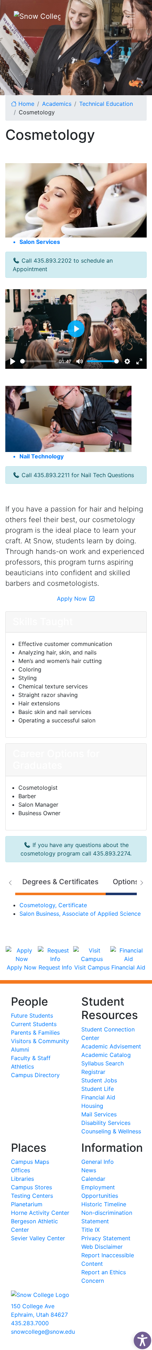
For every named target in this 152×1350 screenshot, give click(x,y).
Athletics (22, 1066)
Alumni (20, 1049)
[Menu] (131, 16)
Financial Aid (98, 1097)
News (88, 1170)
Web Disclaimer (102, 1246)
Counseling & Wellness (111, 1131)
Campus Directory (35, 1075)
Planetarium (26, 1204)
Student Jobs (99, 1080)
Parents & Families (35, 1032)
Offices (20, 1170)
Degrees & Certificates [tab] (60, 881)
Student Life (97, 1088)
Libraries (22, 1178)
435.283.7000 (30, 1323)
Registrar (93, 1071)
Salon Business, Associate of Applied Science (80, 913)
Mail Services (99, 1114)
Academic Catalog (106, 1054)
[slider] (38, 361)
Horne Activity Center (40, 1212)
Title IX (90, 1229)
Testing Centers (32, 1195)
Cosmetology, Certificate (53, 905)
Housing (92, 1105)
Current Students (34, 1024)
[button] (141, 1339)
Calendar (93, 1178)
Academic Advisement (111, 1046)
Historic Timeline (103, 1204)
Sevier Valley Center (38, 1238)
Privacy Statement (105, 1238)
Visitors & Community (40, 1041)
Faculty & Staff (31, 1058)
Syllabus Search (102, 1063)
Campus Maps (30, 1161)
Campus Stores (31, 1187)
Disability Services (105, 1122)
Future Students (32, 1015)
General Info (97, 1161)
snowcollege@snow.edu (43, 1331)
